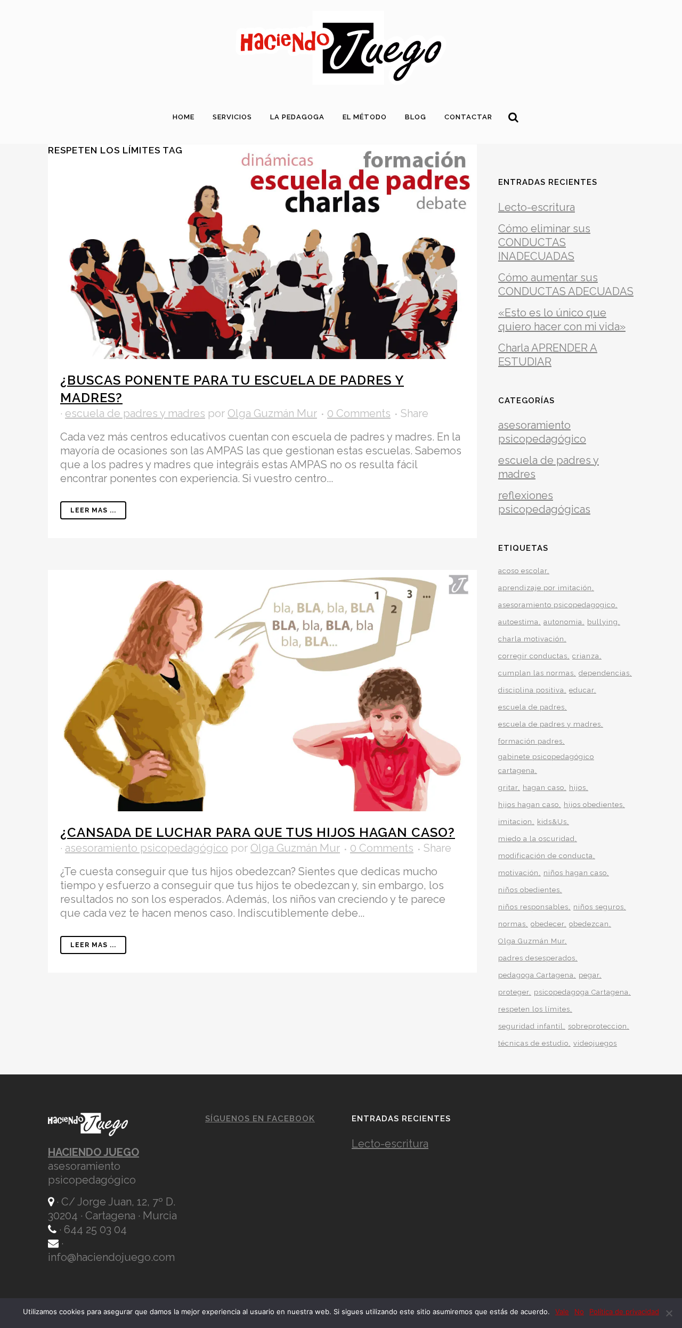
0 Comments (359, 413)
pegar (589, 975)
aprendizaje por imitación (545, 588)
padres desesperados (536, 958)
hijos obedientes (593, 805)
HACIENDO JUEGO (93, 1152)
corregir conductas (532, 656)
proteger (513, 992)
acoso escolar (522, 571)
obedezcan (589, 924)
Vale (562, 1311)
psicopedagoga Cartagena (581, 992)
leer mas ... (93, 510)
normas (512, 924)
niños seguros (598, 907)
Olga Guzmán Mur (272, 413)
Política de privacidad (624, 1311)
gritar (508, 788)
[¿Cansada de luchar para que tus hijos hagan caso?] (262, 690)
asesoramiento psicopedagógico (146, 848)
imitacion (515, 822)
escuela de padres (531, 707)
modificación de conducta (545, 856)
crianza (585, 656)
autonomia (562, 622)
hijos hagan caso (528, 805)
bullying (602, 622)
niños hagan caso (575, 873)
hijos (577, 788)
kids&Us (552, 822)
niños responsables (533, 907)
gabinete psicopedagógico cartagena (546, 764)
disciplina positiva (531, 690)
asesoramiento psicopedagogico (556, 605)
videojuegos (595, 1043)
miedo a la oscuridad (536, 839)
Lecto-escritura (536, 207)
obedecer (547, 924)
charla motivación (531, 639)
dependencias (604, 673)
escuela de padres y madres (135, 413)
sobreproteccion (597, 1026)
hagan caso (543, 788)
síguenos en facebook (260, 1118)
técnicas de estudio (533, 1043)
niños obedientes (529, 890)
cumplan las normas (536, 673)
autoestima (518, 622)
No (579, 1311)
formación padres (530, 741)
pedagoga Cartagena (536, 975)
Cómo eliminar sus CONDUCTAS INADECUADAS (544, 242)
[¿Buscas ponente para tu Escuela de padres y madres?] (262, 251)
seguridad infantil (530, 1026)
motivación (518, 873)
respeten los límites (534, 1009)
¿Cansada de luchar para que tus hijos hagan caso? (257, 832)
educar (581, 690)
